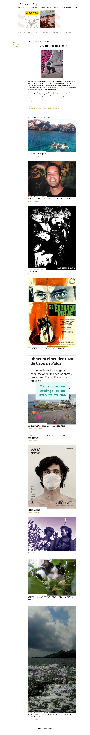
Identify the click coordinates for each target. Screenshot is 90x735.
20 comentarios (36, 440)
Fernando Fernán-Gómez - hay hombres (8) (47, 348)
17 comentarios (36, 201)
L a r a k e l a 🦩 (28, 4)
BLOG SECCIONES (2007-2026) (39, 154)
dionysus (31, 101)
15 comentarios (36, 512)
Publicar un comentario (38, 428)
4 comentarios (36, 156)
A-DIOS (31, 552)
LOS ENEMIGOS (34, 271)
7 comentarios (36, 719)
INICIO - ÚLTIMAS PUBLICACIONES (58, 32)
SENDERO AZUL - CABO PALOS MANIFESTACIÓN (46, 426)
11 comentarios (36, 601)
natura (14, 50)
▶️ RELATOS (16, 44)
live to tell (15, 48)
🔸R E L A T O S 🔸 (37, 32)
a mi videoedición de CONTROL (61, 87)
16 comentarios (36, 350)
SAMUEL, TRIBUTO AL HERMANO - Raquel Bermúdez (50, 199)
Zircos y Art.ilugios (17, 52)
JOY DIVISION (16, 46)
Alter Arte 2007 (34, 510)
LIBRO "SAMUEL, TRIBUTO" (25, 32)
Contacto (45, 32)
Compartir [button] (15, 39)
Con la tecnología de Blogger (46, 728)
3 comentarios (36, 273)
